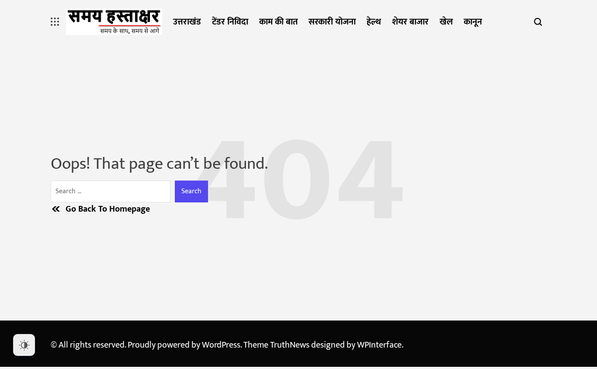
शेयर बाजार (410, 21)
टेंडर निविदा (230, 21)
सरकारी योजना (332, 21)
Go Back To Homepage (108, 209)
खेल (446, 21)
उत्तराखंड (187, 21)
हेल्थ (374, 21)
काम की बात (278, 21)
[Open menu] (55, 21)
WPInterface (379, 345)
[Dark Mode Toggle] (24, 345)
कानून (473, 21)
